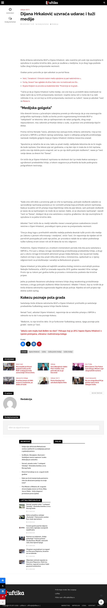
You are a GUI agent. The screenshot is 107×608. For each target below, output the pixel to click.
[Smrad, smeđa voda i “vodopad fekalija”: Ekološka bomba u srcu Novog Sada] (22, 506)
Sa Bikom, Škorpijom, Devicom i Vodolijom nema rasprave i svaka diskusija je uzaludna (34, 457)
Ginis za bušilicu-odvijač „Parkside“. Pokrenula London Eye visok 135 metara (37, 517)
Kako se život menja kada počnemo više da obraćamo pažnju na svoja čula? (35, 480)
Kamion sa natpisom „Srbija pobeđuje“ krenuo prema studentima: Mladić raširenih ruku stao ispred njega (37, 539)
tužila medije (68, 352)
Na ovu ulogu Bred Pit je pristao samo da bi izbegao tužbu (94, 382)
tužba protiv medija (54, 352)
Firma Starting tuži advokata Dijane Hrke (59, 381)
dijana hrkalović (34, 352)
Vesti (27, 10)
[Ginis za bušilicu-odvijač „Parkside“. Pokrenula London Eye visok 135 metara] (22, 517)
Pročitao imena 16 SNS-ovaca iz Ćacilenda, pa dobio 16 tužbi (24, 382)
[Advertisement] (62, 43)
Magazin (19, 378)
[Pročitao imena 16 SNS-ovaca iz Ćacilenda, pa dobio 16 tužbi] (8, 380)
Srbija (22, 10)
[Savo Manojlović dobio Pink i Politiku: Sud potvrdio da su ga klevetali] (43, 366)
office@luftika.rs (69, 597)
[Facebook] (22, 344)
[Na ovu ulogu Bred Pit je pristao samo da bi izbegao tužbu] (78, 380)
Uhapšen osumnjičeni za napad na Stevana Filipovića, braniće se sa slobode (38, 551)
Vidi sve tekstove (97, 393)
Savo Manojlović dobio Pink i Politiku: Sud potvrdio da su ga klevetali (59, 369)
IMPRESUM (76, 605)
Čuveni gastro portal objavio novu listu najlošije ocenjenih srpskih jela (37, 528)
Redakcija (55, 24)
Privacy (100, 605)
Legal (84, 605)
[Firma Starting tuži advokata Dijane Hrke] (43, 380)
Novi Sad (19, 364)
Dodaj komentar (10, 22)
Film (87, 378)
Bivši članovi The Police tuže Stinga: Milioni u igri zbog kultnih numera (94, 368)
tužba (44, 352)
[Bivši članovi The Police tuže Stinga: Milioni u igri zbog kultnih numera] (78, 366)
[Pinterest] (39, 344)
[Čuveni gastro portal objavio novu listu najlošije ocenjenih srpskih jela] (22, 527)
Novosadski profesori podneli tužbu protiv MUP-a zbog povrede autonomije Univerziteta (25, 369)
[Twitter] (28, 344)
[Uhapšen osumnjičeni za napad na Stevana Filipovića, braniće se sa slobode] (22, 551)
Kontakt (91, 605)
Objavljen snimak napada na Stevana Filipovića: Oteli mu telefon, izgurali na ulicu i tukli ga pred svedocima (37, 563)
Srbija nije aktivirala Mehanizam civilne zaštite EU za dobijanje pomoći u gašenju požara (36, 449)
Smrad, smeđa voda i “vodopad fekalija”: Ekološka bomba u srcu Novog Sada (34, 466)
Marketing (65, 605)
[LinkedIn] (33, 344)
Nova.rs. (26, 101)
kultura (88, 364)
